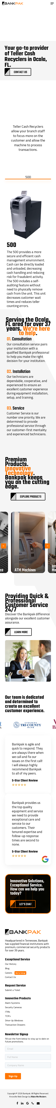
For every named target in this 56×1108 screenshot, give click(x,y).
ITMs (7, 1011)
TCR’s (8, 1016)
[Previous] (3, 545)
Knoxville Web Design (18, 1096)
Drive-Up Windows (14, 1020)
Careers (8, 972)
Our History (10, 964)
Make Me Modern (38, 1096)
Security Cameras (13, 1007)
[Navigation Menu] (52, 3)
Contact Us (10, 977)
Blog (7, 968)
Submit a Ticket (12, 990)
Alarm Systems (12, 1003)
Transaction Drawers (15, 1024)
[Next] (47, 545)
